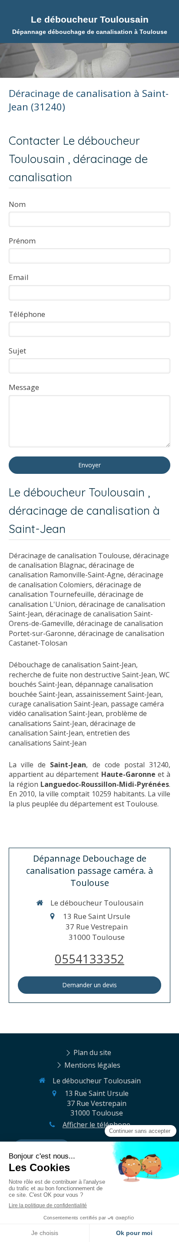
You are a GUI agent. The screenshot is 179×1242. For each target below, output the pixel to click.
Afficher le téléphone (96, 1124)
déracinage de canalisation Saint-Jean (72, 728)
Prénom (22, 241)
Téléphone (27, 314)
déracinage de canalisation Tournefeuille (75, 589)
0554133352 (89, 959)
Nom (17, 204)
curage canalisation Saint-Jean (58, 704)
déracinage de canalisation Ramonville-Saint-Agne (71, 569)
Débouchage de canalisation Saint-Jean (72, 664)
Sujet (17, 351)
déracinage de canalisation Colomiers (86, 579)
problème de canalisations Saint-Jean (78, 718)
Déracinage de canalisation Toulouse (69, 555)
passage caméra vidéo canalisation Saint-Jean (86, 708)
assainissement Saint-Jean (118, 694)
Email (19, 277)
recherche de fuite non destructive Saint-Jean (82, 674)
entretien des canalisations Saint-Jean (69, 737)
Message (24, 387)
